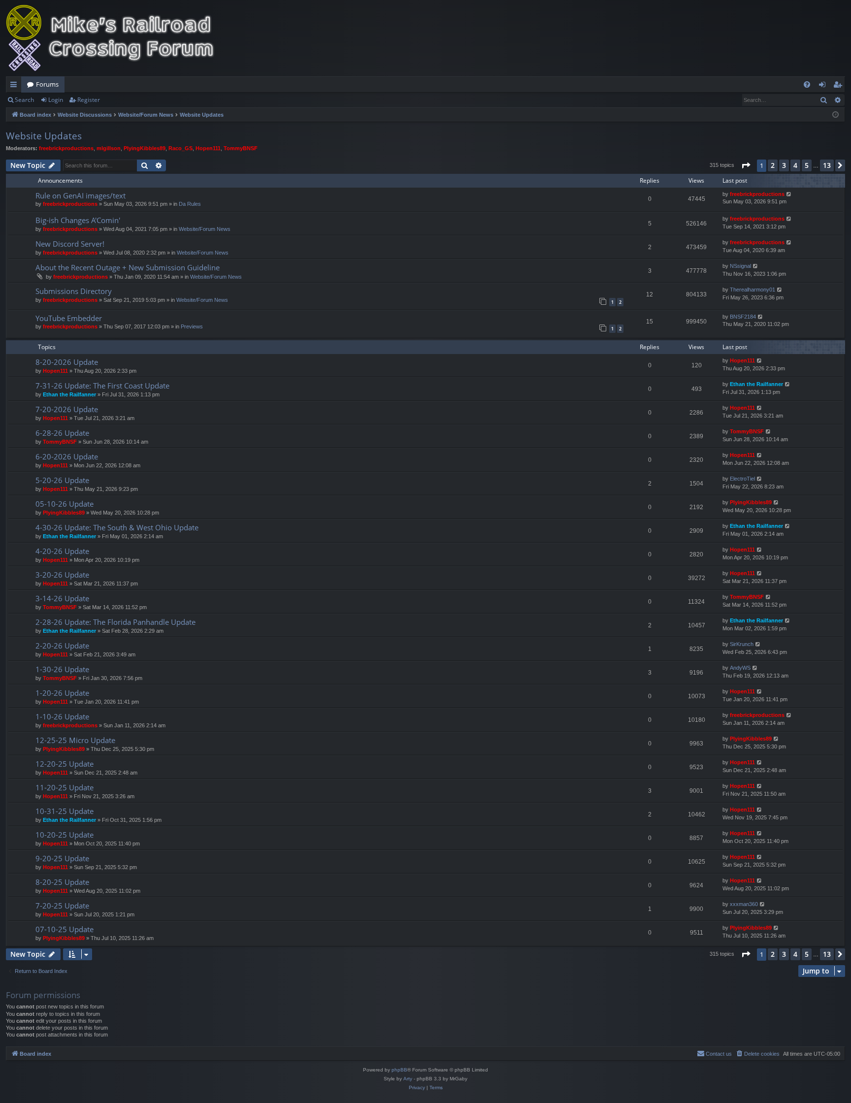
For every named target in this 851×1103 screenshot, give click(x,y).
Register (88, 100)
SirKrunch (741, 644)
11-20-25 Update (64, 787)
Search (24, 100)
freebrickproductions (66, 148)
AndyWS (740, 668)
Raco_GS (180, 148)
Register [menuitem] (839, 86)
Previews (192, 326)
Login (55, 100)
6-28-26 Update (62, 433)
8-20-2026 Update (66, 362)
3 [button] (784, 165)
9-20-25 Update (62, 858)
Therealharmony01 (752, 289)
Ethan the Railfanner (69, 394)
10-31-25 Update (64, 811)
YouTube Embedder (68, 318)
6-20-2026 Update (66, 456)
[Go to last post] (789, 194)
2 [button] (773, 165)
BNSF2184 (743, 317)
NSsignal (740, 266)
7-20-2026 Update (66, 409)
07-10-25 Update (64, 929)
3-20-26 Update (62, 575)
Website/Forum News (204, 229)
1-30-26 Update (62, 669)
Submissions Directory (73, 291)
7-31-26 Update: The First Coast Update (102, 385)
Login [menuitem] (824, 86)
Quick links (15, 86)
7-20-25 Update (62, 905)
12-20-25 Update (64, 764)
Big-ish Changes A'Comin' (77, 220)
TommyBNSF (241, 148)
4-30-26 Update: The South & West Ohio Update (116, 527)
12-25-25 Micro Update (75, 740)
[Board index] (117, 38)
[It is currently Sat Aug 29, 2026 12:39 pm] (835, 115)
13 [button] (827, 165)
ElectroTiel (742, 479)
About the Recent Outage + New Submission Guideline (127, 267)
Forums (47, 84)
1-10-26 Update (62, 716)
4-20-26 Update (62, 551)
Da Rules (190, 204)
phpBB (399, 1069)
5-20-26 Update (62, 480)
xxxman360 (744, 904)
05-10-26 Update (64, 504)
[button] (745, 165)
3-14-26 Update (62, 598)
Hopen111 (208, 148)
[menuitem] (807, 84)
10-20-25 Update (64, 835)
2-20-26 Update (62, 645)
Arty (407, 1078)
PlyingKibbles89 (144, 148)
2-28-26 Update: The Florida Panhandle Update (115, 622)
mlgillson (109, 148)
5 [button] (807, 165)
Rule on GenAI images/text (80, 195)
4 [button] (795, 165)
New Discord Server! (69, 244)
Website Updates (44, 136)
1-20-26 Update (62, 693)
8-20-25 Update (62, 882)
